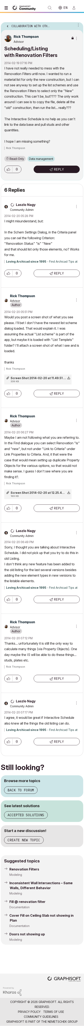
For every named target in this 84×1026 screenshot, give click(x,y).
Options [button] (77, 24)
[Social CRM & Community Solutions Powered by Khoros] (12, 991)
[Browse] (7, 8)
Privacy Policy (29, 1011)
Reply (59, 169)
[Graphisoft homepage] (64, 979)
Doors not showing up (27, 934)
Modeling (15, 874)
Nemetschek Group (63, 1021)
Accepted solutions (26, 815)
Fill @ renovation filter (27, 902)
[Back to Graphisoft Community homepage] (25, 7)
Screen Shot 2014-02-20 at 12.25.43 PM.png (43, 492)
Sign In (75, 8)
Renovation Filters (24, 869)
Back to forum (21, 790)
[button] (8, 169)
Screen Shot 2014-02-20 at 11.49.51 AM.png (42, 378)
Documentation (19, 907)
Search (50, 8)
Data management (41, 158)
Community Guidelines (41, 1016)
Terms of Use (53, 1011)
